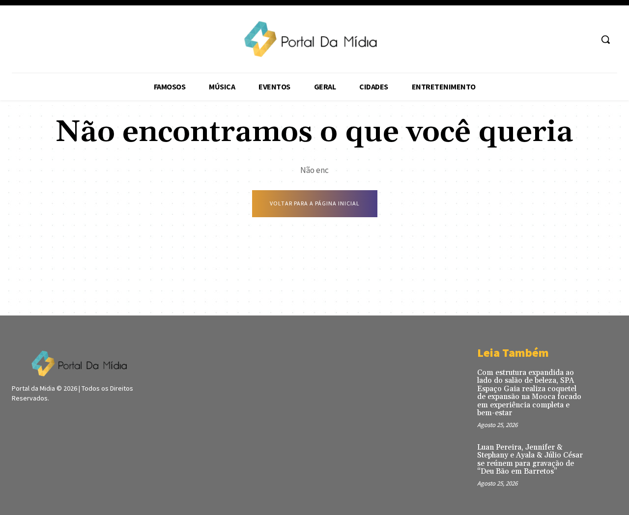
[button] (605, 39)
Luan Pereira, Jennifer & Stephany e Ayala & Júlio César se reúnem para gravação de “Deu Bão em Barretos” (530, 460)
